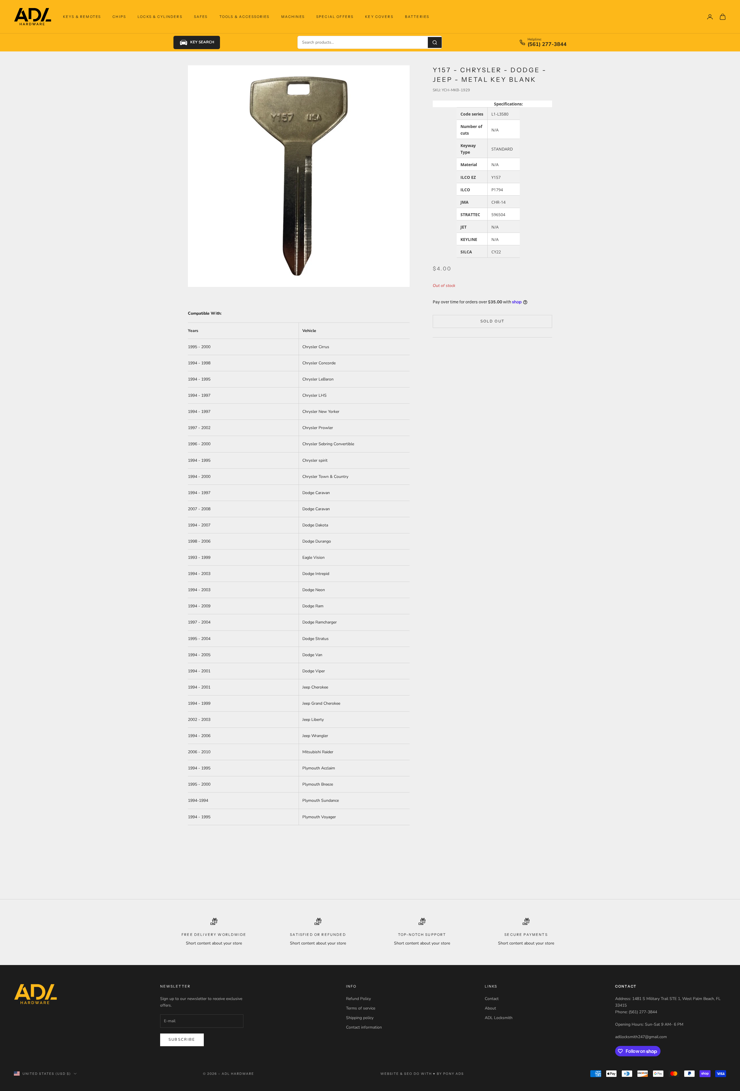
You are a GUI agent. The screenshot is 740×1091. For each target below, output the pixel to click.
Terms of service (360, 1008)
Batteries (417, 16)
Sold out (492, 321)
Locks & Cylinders (160, 16)
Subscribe (182, 1039)
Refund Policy (358, 998)
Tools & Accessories (244, 16)
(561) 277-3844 (547, 44)
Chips (119, 16)
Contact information (364, 1027)
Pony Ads (453, 1074)
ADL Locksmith (499, 1018)
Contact (492, 998)
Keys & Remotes (82, 16)
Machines (293, 16)
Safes (201, 16)
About (490, 1008)
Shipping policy (359, 1018)
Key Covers (379, 16)
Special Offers (335, 16)
